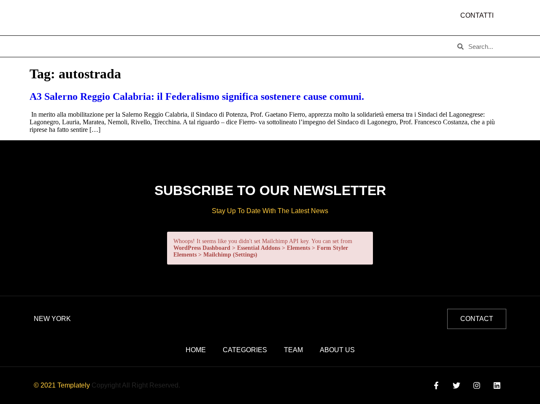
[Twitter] (456, 386)
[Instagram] (477, 386)
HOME (47, 46)
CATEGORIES (139, 46)
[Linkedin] (497, 386)
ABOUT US (88, 46)
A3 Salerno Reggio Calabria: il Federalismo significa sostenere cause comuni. (197, 96)
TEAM (184, 46)
